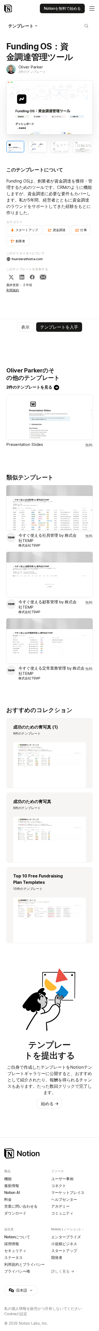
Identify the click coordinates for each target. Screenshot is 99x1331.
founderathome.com (27, 259)
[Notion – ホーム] (49, 1153)
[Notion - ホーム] (8, 8)
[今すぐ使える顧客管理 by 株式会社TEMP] (49, 574)
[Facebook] (32, 277)
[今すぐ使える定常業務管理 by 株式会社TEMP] (49, 641)
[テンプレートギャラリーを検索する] (86, 26)
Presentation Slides (24, 444)
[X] (11, 277)
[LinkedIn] (21, 277)
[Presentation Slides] (49, 417)
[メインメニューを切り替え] (92, 8)
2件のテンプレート (32, 72)
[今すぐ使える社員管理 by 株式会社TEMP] (49, 508)
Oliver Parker (30, 66)
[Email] (43, 277)
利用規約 (12, 290)
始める (49, 1103)
